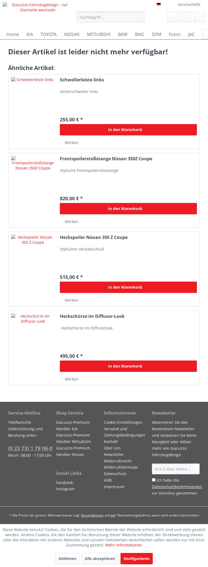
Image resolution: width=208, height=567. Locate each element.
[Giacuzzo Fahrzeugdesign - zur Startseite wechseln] (38, 14)
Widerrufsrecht (118, 460)
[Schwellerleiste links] (32, 111)
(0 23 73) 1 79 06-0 (30, 448)
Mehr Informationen (123, 545)
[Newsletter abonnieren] (195, 468)
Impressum (114, 486)
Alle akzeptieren (100, 558)
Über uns (112, 448)
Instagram (65, 488)
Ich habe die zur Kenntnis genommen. (177, 487)
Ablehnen (67, 558)
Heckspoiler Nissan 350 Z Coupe (94, 237)
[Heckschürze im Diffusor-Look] (32, 347)
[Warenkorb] (199, 17)
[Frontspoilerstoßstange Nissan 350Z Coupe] (32, 190)
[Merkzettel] (172, 17)
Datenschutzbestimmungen (177, 486)
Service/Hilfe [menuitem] (189, 4)
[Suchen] (139, 17)
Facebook (64, 482)
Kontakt (111, 441)
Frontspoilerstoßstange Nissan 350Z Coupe (106, 159)
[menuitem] (111, 17)
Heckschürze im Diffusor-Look (92, 316)
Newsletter (114, 454)
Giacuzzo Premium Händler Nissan (73, 451)
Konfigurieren (137, 558)
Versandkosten (92, 515)
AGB (108, 480)
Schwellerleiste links (82, 80)
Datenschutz (115, 473)
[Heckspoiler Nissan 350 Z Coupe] (32, 269)
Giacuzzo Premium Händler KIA (73, 425)
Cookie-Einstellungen (123, 422)
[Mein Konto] (186, 17)
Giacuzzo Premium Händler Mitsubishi (73, 438)
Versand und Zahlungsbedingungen (124, 432)
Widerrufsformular (121, 467)
